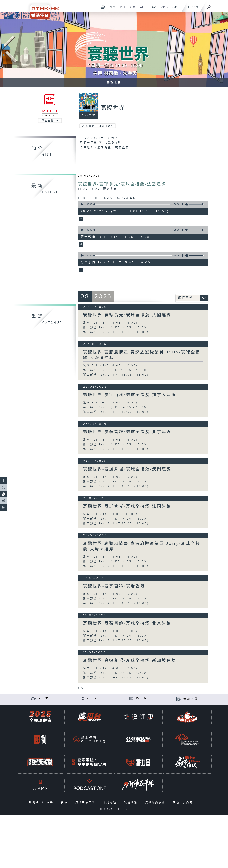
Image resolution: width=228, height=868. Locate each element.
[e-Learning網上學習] (89, 739)
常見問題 (110, 802)
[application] (141, 204)
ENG (190, 7)
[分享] (82, 698)
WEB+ (142, 9)
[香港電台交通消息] (33, 698)
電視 (111, 9)
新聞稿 (35, 802)
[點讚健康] (138, 717)
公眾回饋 (191, 699)
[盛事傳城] (187, 762)
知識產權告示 (86, 802)
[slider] (196, 204)
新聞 (131, 9)
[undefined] (103, 6)
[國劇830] (40, 739)
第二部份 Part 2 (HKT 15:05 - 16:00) (116, 332)
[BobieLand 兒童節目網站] (187, 717)
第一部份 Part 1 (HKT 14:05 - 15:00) (115, 327)
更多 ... (82, 688)
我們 (174, 9)
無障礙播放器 (156, 802)
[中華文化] (40, 762)
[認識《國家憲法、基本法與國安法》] (89, 762)
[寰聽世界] (80, 219)
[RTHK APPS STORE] (40, 785)
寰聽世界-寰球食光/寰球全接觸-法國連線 (122, 184)
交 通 (43, 698)
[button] (82, 204)
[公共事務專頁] (138, 739)
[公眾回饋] (178, 699)
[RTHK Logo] (42, 9)
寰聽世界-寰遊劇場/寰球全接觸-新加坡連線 (129, 660)
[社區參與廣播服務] (187, 739)
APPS (163, 9)
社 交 (92, 698)
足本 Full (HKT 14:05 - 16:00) (110, 322)
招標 (65, 802)
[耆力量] (138, 762)
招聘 (51, 802)
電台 (121, 9)
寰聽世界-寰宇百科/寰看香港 (114, 586)
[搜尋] (209, 6)
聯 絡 (141, 698)
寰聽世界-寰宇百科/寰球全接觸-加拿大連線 (129, 395)
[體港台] (89, 717)
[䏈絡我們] (131, 698)
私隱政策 (131, 802)
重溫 (153, 9)
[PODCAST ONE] (89, 785)
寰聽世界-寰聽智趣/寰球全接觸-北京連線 (127, 432)
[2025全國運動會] (40, 717)
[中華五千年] (138, 785)
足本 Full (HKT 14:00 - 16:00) (110, 514)
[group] (185, 204)
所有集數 (89, 115)
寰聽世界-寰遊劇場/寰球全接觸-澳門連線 (127, 469)
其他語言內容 (183, 802)
